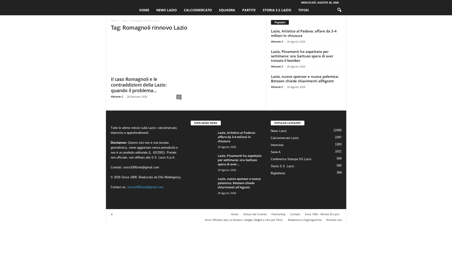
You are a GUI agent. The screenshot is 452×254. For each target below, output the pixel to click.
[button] (339, 10)
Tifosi (303, 10)
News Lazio (166, 10)
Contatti (295, 214)
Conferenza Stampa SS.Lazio (291, 159)
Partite (249, 10)
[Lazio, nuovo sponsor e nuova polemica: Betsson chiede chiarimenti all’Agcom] (202, 185)
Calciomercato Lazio (285, 138)
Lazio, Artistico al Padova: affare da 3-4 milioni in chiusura (304, 33)
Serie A (276, 152)
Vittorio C (117, 96)
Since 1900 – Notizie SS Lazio (322, 214)
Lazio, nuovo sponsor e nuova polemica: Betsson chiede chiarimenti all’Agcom (305, 78)
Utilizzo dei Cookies (255, 214)
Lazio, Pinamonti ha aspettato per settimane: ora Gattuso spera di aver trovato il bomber (302, 56)
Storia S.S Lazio (277, 10)
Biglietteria (278, 173)
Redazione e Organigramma (305, 220)
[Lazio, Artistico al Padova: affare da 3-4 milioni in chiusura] (202, 139)
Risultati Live (334, 220)
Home (144, 10)
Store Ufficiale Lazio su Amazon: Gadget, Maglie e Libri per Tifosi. (244, 220)
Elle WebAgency (169, 177)
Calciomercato (198, 10)
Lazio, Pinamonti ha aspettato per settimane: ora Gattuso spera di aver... (240, 160)
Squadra (227, 10)
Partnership (278, 214)
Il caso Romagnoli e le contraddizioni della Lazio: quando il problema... (139, 85)
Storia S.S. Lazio (282, 166)
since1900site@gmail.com (141, 167)
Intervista (277, 145)
